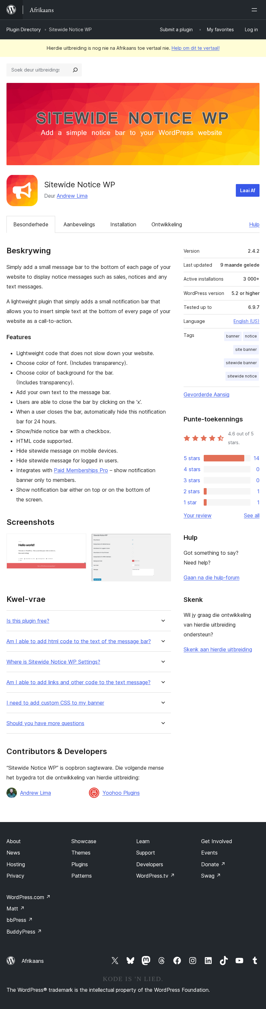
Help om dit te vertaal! (196, 48)
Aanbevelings (79, 224)
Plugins (79, 864)
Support (145, 852)
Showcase (83, 841)
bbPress (19, 920)
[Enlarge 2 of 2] (162, 542)
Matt (15, 908)
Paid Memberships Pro (81, 470)
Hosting (15, 864)
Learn (143, 841)
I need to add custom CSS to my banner (55, 703)
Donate (213, 864)
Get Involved (216, 841)
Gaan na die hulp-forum (211, 577)
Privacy (15, 875)
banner (233, 336)
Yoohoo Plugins (121, 793)
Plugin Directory (23, 29)
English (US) (247, 321)
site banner (246, 349)
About (13, 841)
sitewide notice (242, 376)
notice (251, 336)
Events (209, 852)
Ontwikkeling (166, 224)
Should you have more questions (45, 723)
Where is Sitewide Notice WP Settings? (53, 662)
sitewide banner (241, 362)
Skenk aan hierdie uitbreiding (218, 649)
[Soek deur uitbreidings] (75, 69)
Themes (81, 852)
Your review (198, 515)
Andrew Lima (72, 196)
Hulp (254, 224)
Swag (211, 875)
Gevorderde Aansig (206, 394)
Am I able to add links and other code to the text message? (78, 682)
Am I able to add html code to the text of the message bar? (78, 641)
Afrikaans (33, 961)
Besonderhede (30, 224)
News (13, 852)
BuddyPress (24, 931)
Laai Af (247, 190)
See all (252, 515)
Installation (123, 224)
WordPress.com (28, 897)
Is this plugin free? (27, 621)
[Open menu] (255, 10)
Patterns (81, 875)
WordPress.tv (155, 875)
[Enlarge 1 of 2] (77, 542)
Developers (149, 864)
